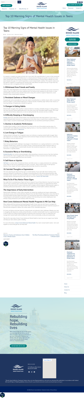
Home (64, 8)
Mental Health (19, 34)
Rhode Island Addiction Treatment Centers (40, 390)
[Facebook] (78, 2)
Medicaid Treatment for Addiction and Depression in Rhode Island (71, 255)
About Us (4, 9)
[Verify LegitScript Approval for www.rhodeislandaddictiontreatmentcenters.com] (5, 246)
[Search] (19, 2)
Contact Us (78, 8)
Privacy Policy (53, 390)
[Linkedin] (82, 2)
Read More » (69, 79)
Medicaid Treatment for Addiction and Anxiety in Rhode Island (72, 177)
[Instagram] (80, 2)
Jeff (5, 34)
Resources (70, 8)
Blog (65, 293)
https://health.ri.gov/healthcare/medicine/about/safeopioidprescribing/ (43, 382)
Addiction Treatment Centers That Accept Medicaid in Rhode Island (72, 137)
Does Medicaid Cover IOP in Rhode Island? (71, 100)
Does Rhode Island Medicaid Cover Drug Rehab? (72, 216)
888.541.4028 (13, 334)
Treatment (11, 9)
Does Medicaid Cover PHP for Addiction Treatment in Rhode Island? (71, 62)
